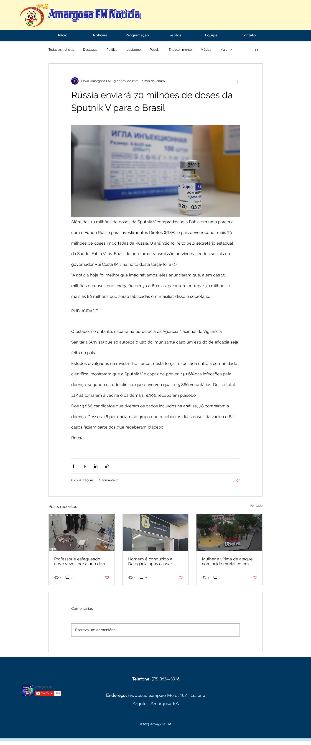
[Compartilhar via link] (107, 466)
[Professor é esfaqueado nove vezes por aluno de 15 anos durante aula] (82, 532)
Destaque (90, 49)
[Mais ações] (237, 81)
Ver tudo (256, 505)
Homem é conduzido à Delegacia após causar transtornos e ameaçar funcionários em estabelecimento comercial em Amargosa (154, 561)
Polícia (155, 49)
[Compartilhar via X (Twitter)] (84, 466)
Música (206, 49)
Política (112, 49)
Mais (223, 49)
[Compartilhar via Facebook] (73, 466)
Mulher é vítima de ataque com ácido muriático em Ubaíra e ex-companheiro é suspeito (228, 561)
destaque (134, 49)
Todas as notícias (61, 49)
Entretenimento (180, 49)
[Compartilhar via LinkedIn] (96, 466)
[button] (257, 50)
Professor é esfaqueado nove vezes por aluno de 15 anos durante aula (80, 561)
